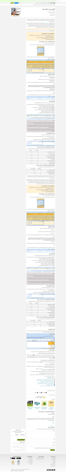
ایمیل (54, 442)
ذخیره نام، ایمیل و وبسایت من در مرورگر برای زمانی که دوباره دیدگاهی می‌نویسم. (44, 448)
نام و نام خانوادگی (22, 434)
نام (54, 439)
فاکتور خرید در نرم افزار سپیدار (49, 384)
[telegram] (49, 470)
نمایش (50, 30)
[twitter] (53, 470)
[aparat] (47, 470)
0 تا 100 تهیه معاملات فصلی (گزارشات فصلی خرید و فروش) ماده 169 (45, 379)
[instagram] (51, 470)
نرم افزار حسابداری (46, 23)
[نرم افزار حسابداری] (52, 3)
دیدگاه (54, 430)
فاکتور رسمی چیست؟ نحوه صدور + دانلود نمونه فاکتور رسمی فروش (45, 382)
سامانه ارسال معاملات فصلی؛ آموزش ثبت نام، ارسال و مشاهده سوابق (45, 380)
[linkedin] (54, 470)
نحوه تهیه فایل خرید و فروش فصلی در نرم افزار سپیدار (46, 381)
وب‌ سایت (53, 445)
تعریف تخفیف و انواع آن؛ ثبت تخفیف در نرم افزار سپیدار (46, 385)
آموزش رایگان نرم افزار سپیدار (47, 376)
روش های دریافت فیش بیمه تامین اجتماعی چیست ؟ (18, 449)
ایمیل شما (16, 434)
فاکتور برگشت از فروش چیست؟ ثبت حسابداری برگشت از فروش (45, 383)
